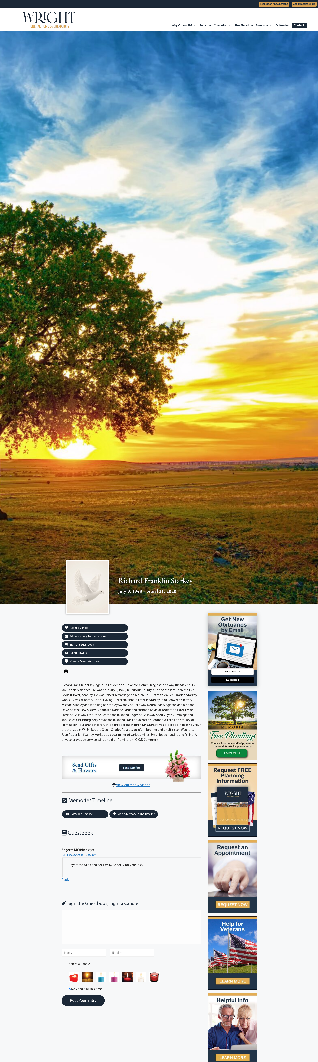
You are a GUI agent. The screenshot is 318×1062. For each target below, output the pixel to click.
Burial (203, 25)
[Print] (66, 671)
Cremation (220, 25)
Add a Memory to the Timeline (88, 636)
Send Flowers (78, 653)
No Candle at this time (86, 989)
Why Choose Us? (182, 25)
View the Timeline (82, 814)
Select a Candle (79, 964)
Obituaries (282, 25)
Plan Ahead (242, 25)
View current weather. (133, 785)
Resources (262, 25)
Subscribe (232, 679)
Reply (65, 879)
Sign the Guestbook (81, 644)
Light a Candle (79, 628)
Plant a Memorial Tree (84, 661)
